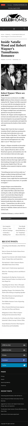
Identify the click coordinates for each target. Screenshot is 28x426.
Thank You (3, 385)
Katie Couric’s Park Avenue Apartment (13, 268)
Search (2, 379)
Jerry (20, 59)
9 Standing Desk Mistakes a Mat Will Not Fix (11, 395)
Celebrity (9, 218)
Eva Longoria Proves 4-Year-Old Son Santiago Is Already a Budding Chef (8, 231)
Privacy (4, 355)
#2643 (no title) (6, 350)
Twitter (4, 365)
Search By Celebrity (5, 382)
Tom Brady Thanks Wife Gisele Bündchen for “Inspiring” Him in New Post (20, 231)
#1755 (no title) (6, 345)
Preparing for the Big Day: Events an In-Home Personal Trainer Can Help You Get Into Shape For (14, 279)
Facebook (5, 360)
